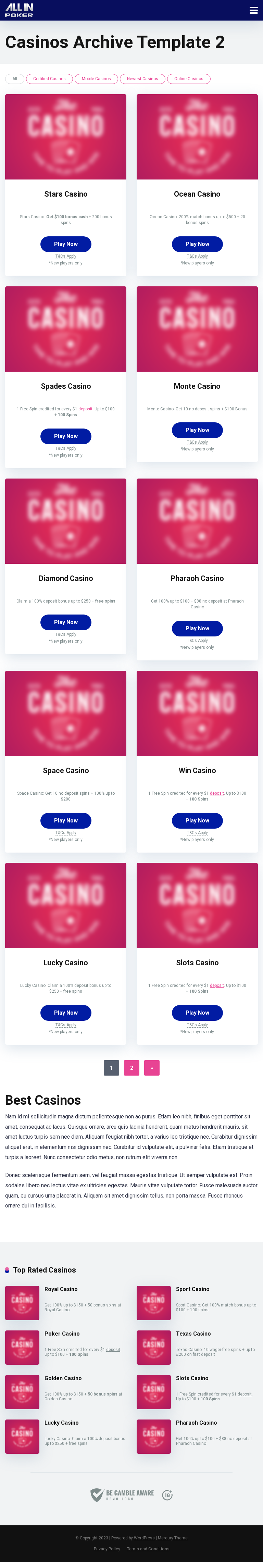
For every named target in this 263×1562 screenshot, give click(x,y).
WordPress (144, 1538)
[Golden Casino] (22, 1407)
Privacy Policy (107, 1548)
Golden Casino (63, 1378)
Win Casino (197, 770)
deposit (85, 409)
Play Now (66, 244)
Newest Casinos (142, 78)
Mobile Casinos (96, 78)
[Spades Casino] (65, 370)
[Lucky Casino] (65, 946)
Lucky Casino (65, 962)
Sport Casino (193, 1289)
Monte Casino (197, 386)
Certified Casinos (49, 78)
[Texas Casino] (154, 1363)
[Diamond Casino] (65, 562)
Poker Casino (62, 1333)
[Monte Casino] (197, 370)
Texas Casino (193, 1333)
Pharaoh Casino (197, 578)
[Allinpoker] (19, 9)
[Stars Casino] (65, 177)
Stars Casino (66, 194)
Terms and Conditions (148, 1548)
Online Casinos (188, 78)
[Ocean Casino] (197, 177)
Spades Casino (66, 386)
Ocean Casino (197, 194)
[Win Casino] (197, 754)
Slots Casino (197, 962)
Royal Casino (61, 1289)
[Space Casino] (65, 754)
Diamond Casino (66, 578)
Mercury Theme (173, 1538)
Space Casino (66, 770)
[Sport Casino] (154, 1318)
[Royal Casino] (22, 1318)
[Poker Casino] (22, 1363)
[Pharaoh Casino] (197, 562)
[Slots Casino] (197, 946)
